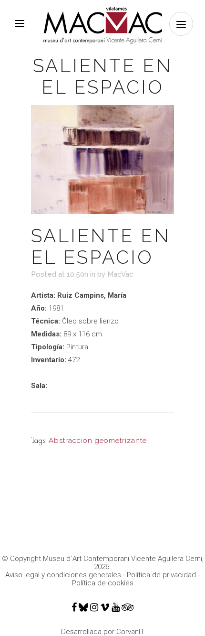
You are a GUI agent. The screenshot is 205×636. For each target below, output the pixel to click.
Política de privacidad (161, 575)
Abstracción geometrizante (98, 440)
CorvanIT (130, 631)
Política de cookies (102, 583)
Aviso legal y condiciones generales (63, 575)
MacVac (120, 274)
